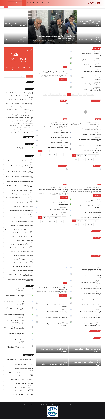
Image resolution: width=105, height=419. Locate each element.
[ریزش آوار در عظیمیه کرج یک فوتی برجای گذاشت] (70, 144)
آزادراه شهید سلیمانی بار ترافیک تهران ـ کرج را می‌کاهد (21, 125)
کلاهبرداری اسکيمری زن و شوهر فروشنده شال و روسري (86, 189)
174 (64, 94)
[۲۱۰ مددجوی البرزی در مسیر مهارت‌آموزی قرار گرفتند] (71, 274)
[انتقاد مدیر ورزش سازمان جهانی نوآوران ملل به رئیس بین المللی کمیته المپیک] (29, 322)
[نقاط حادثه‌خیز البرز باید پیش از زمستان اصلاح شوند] (71, 315)
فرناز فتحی (61, 69)
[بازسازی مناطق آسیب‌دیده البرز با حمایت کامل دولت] (71, 309)
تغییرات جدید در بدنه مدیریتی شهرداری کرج (91, 59)
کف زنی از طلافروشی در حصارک (59, 124)
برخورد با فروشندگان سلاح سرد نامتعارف (58, 142)
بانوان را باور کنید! (20, 147)
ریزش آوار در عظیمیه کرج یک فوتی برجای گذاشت (90, 145)
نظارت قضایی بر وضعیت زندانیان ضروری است (56, 317)
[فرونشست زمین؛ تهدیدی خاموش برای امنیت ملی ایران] (29, 310)
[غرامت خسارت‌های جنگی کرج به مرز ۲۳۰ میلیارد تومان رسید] (37, 303)
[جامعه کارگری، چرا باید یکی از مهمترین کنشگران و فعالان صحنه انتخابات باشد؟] (29, 348)
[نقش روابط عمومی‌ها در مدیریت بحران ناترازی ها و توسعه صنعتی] (29, 316)
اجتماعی (98, 263)
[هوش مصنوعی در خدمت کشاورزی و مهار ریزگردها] (16, 35)
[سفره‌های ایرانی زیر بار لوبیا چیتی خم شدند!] (29, 297)
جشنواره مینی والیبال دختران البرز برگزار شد (91, 217)
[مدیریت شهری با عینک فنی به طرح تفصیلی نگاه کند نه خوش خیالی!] (70, 149)
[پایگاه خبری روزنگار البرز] (93, 2)
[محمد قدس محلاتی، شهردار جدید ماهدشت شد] (71, 82)
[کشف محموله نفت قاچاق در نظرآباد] (37, 212)
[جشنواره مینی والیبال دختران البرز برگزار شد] (70, 215)
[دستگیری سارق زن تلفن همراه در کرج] (70, 210)
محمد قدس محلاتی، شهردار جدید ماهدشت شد (90, 84)
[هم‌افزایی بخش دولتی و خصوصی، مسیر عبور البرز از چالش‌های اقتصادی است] (52, 27)
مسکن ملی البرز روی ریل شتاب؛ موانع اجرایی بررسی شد (20, 120)
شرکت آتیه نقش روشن (23, 404)
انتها (45, 94)
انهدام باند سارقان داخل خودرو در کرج (92, 200)
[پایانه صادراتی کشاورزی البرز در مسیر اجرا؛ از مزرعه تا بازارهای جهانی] (89, 18)
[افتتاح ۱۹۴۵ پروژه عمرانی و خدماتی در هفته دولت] (71, 51)
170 (80, 94)
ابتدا (92, 94)
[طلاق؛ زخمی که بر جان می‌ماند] (29, 291)
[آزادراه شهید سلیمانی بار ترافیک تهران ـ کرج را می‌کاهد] (71, 291)
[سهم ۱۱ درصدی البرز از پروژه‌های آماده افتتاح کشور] (71, 303)
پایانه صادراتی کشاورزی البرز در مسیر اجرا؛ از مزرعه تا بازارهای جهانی (90, 23)
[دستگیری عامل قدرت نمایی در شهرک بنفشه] (37, 145)
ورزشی (78, 263)
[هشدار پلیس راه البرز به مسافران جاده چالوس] (71, 298)
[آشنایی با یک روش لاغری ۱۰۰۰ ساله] (52, 359)
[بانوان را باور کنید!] (29, 149)
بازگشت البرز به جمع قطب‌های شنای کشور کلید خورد (22, 132)
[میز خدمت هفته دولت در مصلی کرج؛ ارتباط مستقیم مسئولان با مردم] (71, 63)
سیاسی (85, 263)
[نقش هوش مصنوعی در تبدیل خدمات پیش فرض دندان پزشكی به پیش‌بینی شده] (29, 329)
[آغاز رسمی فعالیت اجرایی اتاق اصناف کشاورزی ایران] (29, 303)
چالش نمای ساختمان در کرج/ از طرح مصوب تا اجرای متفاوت (20, 106)
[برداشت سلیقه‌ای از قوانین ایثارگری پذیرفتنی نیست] (37, 309)
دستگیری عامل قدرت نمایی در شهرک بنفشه (58, 147)
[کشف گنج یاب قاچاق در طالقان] (37, 130)
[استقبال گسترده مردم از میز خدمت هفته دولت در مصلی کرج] (71, 76)
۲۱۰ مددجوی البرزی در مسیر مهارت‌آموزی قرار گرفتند (21, 115)
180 (57, 94)
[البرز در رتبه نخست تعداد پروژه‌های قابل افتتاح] (89, 35)
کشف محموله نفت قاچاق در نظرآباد (60, 214)
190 (53, 94)
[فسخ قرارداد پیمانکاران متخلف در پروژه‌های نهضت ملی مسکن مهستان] (71, 87)
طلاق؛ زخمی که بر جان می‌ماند (17, 288)
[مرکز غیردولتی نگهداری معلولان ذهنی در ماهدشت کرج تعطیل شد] (70, 204)
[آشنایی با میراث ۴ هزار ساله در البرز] (29, 335)
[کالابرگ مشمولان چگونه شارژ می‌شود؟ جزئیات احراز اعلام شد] (37, 322)
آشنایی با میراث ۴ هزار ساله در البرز (16, 333)
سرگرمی (42, 2)
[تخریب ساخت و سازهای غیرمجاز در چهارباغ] (37, 207)
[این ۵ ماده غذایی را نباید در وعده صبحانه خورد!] (85, 359)
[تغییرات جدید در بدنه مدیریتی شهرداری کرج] (71, 58)
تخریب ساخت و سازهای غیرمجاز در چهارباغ (58, 209)
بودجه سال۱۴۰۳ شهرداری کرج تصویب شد (91, 134)
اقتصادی (91, 263)
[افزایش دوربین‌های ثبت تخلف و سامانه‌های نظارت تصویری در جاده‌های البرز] (71, 267)
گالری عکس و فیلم (30, 2)
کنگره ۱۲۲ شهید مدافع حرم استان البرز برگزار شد (54, 72)
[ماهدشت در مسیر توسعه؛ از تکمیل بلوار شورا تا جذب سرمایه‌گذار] (15, 18)
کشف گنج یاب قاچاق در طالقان (61, 132)
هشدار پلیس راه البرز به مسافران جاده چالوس (91, 299)
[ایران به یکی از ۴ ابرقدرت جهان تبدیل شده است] (52, 346)
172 (73, 94)
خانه (24, 2)
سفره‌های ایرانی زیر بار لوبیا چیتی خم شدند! (15, 295)
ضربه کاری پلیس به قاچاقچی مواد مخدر (59, 137)
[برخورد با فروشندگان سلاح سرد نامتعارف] (37, 140)
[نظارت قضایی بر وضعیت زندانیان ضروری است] (37, 315)
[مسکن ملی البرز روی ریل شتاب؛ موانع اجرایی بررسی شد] (71, 280)
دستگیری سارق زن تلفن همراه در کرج (92, 212)
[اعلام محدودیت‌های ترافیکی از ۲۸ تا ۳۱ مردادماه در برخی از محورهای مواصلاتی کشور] (71, 322)
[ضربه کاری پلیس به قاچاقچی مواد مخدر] (37, 135)
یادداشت (47, 2)
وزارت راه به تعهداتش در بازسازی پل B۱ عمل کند (22, 112)
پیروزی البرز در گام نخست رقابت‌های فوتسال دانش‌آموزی (21, 129)
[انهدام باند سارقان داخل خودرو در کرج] (70, 199)
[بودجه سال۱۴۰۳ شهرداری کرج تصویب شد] (70, 132)
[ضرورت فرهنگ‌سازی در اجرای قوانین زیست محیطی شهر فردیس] (37, 201)
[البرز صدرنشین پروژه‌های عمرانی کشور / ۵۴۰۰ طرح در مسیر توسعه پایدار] (71, 69)
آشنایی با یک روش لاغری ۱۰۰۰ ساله (54, 364)
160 (84, 94)
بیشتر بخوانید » (63, 79)
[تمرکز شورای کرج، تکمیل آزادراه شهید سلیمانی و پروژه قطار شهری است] (70, 137)
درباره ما (37, 2)
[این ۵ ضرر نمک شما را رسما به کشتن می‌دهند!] (85, 346)
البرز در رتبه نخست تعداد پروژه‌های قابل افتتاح (91, 288)
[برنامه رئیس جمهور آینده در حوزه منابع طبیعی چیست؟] (29, 341)
